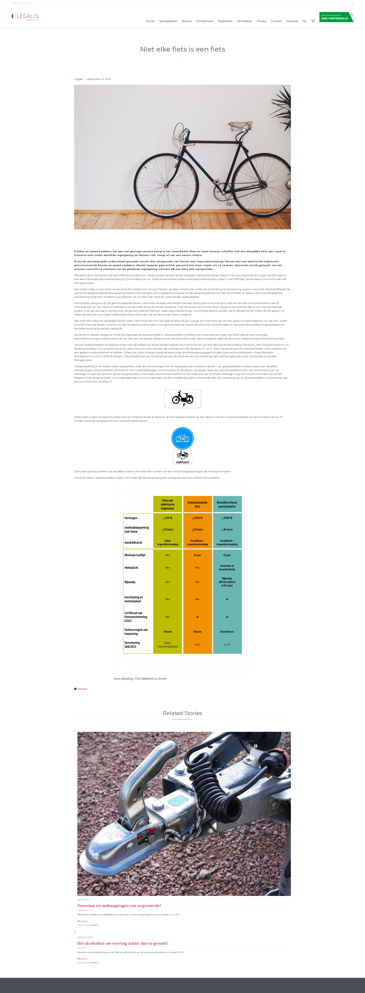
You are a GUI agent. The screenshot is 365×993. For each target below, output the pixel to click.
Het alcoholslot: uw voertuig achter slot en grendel (122, 943)
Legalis (78, 79)
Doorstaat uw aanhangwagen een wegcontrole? (119, 906)
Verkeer (83, 688)
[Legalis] (25, 17)
